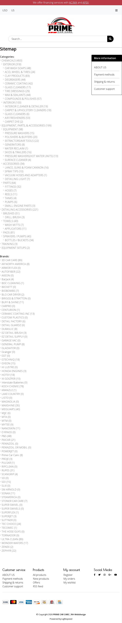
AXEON (8, 275)
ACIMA (73, 2)
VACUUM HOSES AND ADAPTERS (26, 175)
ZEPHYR (9, 550)
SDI (6, 482)
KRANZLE (9, 390)
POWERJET (9, 451)
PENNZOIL (10, 443)
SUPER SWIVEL (12, 505)
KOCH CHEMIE (13, 386)
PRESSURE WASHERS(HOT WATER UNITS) (31, 156)
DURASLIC (9, 329)
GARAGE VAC (11, 340)
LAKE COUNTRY (13, 394)
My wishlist (69, 582)
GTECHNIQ (11, 359)
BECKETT (9, 287)
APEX (86, 2)
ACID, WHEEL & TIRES (20, 72)
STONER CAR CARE (14, 501)
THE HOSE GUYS (13, 531)
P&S (7, 436)
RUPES (8, 470)
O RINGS (9, 432)
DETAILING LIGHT (17, 179)
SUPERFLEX (10, 512)
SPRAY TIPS (14, 171)
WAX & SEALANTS (18, 95)
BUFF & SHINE (13, 302)
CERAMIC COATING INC (18, 313)
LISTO (7, 398)
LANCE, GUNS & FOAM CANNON (27, 167)
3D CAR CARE (12, 260)
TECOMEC (9, 528)
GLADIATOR (10, 348)
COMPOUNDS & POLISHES (23, 98)
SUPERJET (9, 516)
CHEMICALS (12, 60)
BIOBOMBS (10, 291)
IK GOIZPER (11, 378)
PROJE (7, 459)
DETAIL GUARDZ (13, 325)
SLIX (6, 485)
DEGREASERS (15, 79)
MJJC (6, 413)
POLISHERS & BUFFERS (21, 137)
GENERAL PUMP (13, 344)
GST (6, 356)
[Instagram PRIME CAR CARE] (104, 574)
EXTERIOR (12, 64)
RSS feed (38, 586)
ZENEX (7, 547)
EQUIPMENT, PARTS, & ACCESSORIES (26, 125)
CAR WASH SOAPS (18, 68)
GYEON (8, 363)
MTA (6, 417)
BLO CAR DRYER (13, 294)
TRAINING (9, 244)
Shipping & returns (104, 81)
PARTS (9, 183)
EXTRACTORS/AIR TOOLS (22, 141)
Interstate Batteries (14, 382)
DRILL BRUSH (15, 217)
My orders (69, 578)
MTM (6, 420)
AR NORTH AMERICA (16, 264)
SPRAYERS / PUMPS (17, 236)
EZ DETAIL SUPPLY (14, 336)
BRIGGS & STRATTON (16, 298)
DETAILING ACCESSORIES (20, 209)
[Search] (110, 39)
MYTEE (7, 424)
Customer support (104, 89)
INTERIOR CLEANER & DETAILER (26, 106)
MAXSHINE (11, 405)
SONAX (8, 493)
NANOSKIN (11, 428)
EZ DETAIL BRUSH (14, 333)
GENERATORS (15, 144)
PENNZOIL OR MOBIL (16, 447)
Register (68, 575)
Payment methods (104, 74)
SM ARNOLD (11, 489)
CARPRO (8, 306)
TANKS (11, 198)
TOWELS (10, 221)
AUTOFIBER (11, 271)
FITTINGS (13, 186)
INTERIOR (12, 102)
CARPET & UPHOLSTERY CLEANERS (28, 110)
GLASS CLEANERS (18, 87)
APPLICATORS (15, 228)
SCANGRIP (10, 474)
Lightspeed (67, 618)
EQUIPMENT (13, 129)
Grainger (8, 352)
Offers (36, 582)
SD (5, 478)
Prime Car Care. (12, 455)
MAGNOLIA (10, 401)
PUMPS (11, 202)
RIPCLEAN (9, 466)
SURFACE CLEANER (18, 160)
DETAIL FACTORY (13, 321)
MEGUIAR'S (11, 409)
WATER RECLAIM (16, 148)
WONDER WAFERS (15, 543)
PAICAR (8, 440)
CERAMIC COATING (19, 83)
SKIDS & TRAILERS (18, 152)
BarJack (8, 279)
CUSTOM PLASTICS (15, 317)
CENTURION (11, 310)
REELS (11, 194)
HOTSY (8, 375)
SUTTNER (9, 520)
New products (41, 578)
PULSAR (8, 463)
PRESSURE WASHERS (19, 133)
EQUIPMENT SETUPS (16, 248)
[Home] (61, 25)
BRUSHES (11, 213)
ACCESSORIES (13, 163)
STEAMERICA (11, 497)
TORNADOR (10, 535)
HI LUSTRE (10, 367)
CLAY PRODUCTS (17, 76)
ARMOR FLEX (11, 268)
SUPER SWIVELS (13, 508)
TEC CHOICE (11, 524)
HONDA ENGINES (14, 371)
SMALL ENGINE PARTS (20, 206)
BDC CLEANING (13, 283)
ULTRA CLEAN (12, 539)
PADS (9, 232)
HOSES (11, 190)
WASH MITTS (14, 225)
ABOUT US (100, 67)
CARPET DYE (14, 121)
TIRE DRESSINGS (17, 91)
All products (39, 575)
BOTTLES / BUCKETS (19, 240)
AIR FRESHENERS (17, 118)
